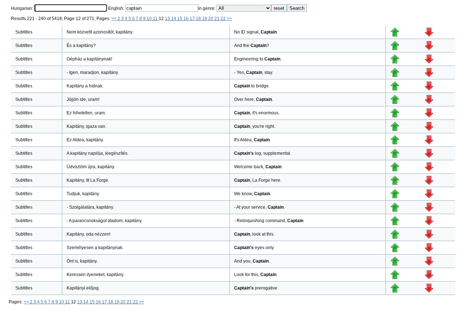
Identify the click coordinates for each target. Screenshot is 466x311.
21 (217, 18)
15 (180, 18)
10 (150, 18)
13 (168, 18)
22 (224, 18)
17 (193, 18)
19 (205, 18)
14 (174, 18)
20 (211, 18)
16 (186, 18)
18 (199, 18)
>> (229, 18)
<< (114, 18)
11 (156, 18)
